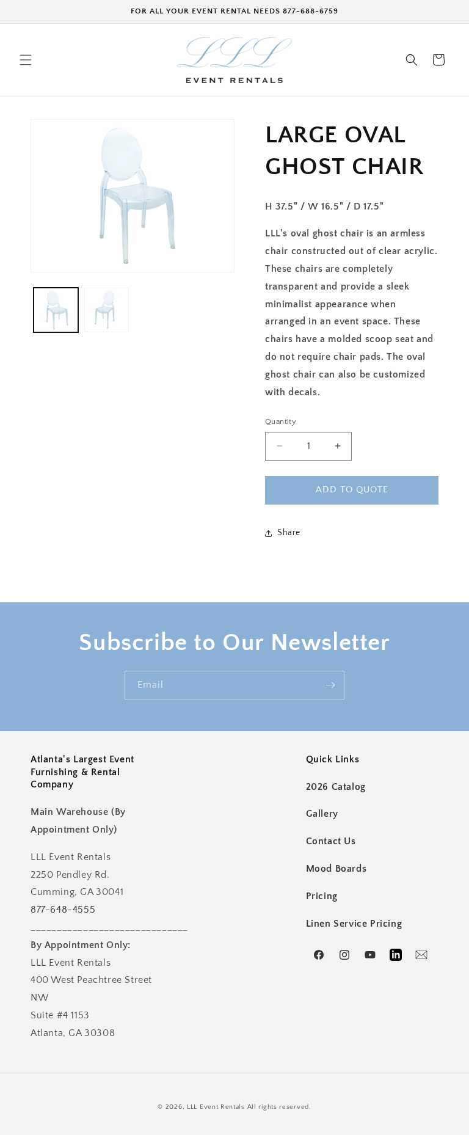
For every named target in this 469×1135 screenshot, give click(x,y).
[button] (25, 59)
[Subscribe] (330, 685)
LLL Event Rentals (216, 1107)
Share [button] (288, 533)
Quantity (280, 421)
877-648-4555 (63, 909)
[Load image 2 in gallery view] (106, 310)
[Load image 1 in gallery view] (56, 310)
